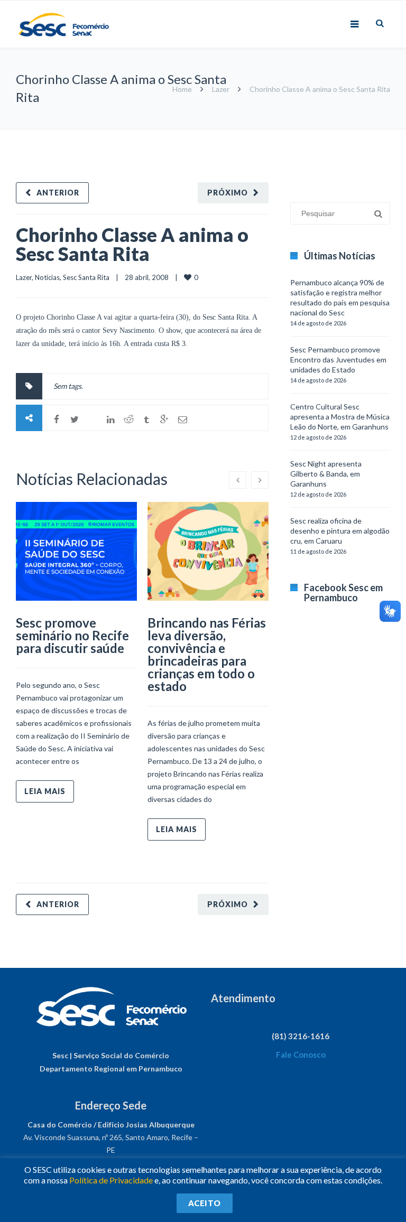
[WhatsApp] (93, 419)
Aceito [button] (204, 1203)
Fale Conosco (301, 1054)
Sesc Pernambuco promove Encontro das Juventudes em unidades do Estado (338, 359)
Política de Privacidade (111, 1180)
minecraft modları (297, 134)
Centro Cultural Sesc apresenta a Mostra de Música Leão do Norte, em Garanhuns (340, 416)
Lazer (220, 89)
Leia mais (45, 791)
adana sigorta (349, 134)
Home (182, 89)
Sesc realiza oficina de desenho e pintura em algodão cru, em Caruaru (340, 530)
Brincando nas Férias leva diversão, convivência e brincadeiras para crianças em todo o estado (206, 654)
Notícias (47, 277)
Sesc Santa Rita (86, 277)
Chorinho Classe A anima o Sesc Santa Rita (132, 244)
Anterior (57, 192)
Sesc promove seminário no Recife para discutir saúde (72, 635)
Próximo (227, 192)
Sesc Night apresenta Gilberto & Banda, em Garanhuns (326, 473)
